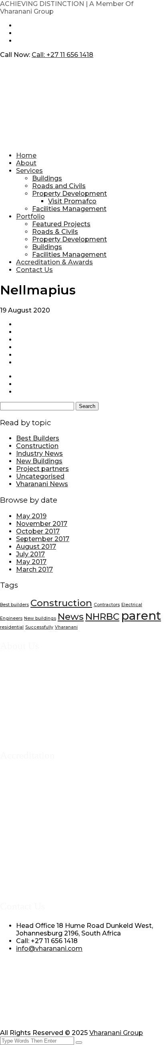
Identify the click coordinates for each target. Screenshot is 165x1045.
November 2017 (41, 524)
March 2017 (34, 569)
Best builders (14, 604)
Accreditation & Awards (54, 262)
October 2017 (38, 531)
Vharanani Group (116, 1033)
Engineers (11, 618)
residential (12, 627)
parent (141, 616)
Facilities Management (69, 209)
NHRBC (102, 616)
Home (26, 155)
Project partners (42, 469)
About (26, 163)
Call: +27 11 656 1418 (62, 55)
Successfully (39, 627)
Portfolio (30, 216)
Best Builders (37, 438)
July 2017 (30, 554)
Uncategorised (40, 476)
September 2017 (42, 539)
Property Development (69, 193)
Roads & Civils (55, 231)
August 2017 (36, 546)
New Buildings (39, 461)
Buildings (47, 178)
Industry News (39, 453)
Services (29, 171)
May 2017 (31, 562)
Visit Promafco (72, 201)
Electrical (131, 604)
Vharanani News (42, 484)
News (71, 616)
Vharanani (66, 627)
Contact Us (34, 270)
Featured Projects (61, 224)
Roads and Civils (59, 186)
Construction (37, 446)
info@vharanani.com (49, 948)
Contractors (107, 604)
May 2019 (31, 516)
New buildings (40, 618)
